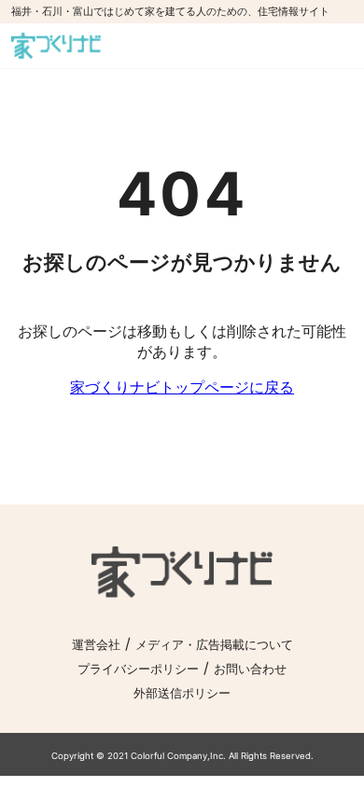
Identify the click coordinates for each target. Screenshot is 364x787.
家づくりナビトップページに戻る (182, 387)
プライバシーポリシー (138, 669)
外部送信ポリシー (182, 693)
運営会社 (96, 645)
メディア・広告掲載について (214, 645)
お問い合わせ (250, 669)
